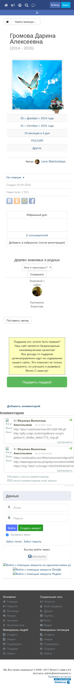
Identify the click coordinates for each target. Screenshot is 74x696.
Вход (56, 4)
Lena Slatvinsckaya (53, 161)
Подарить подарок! (37, 381)
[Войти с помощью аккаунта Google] (37, 569)
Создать (12, 634)
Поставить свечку (18, 320)
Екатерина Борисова (37, 304)
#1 (15, 449)
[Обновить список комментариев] (31, 413)
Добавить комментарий (23, 406)
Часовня (12, 620)
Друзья (48, 611)
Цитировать (64, 442)
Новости (12, 606)
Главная (12, 601)
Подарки (12, 648)
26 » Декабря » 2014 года (37, 118)
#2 (15, 420)
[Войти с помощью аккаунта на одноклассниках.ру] (37, 564)
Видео (48, 625)
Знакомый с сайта (37, 283)
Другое (37, 148)
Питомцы (13, 611)
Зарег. (65, 4)
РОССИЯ (37, 140)
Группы (48, 615)
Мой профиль (53, 606)
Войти (12, 528)
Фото (47, 620)
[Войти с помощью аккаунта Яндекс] (37, 573)
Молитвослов (15, 625)
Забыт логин (14, 541)
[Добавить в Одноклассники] (17, 201)
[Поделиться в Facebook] (32, 201)
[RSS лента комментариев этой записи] (27, 413)
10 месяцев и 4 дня (37, 133)
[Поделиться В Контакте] (9, 201)
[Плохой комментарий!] (60, 420)
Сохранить (37, 274)
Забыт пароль (32, 541)
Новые (11, 639)
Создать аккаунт (30, 528)
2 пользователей (37, 235)
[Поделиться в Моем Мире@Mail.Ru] (24, 201)
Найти (11, 653)
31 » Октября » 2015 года (37, 125)
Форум (11, 615)
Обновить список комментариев (28, 476)
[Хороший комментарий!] (57, 420)
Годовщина (14, 644)
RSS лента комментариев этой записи (32, 480)
